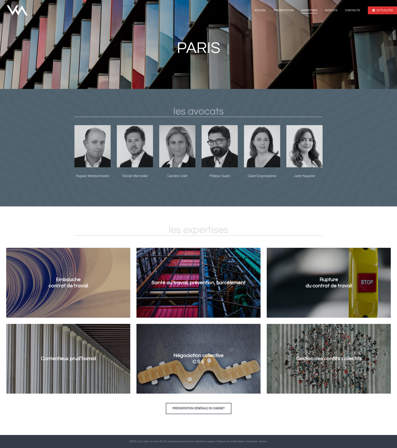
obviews (263, 441)
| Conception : (252, 441)
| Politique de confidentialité (230, 441)
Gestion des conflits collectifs (329, 358)
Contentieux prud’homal (68, 358)
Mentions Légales (205, 441)
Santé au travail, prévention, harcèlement (199, 282)
